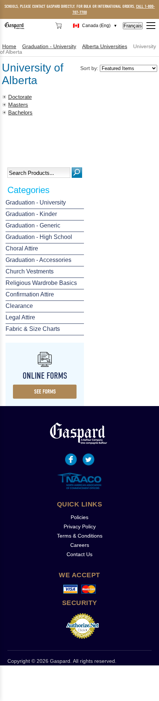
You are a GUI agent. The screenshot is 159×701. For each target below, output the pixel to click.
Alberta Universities (104, 46)
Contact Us (79, 554)
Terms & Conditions (79, 536)
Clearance (19, 306)
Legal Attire (20, 317)
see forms (45, 391)
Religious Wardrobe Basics (41, 283)
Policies (79, 517)
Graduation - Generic (33, 225)
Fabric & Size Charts (33, 329)
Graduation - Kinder (31, 214)
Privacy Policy (80, 526)
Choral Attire (22, 248)
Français (133, 26)
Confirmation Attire (30, 294)
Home (9, 46)
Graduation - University (36, 202)
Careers (79, 545)
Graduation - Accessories (38, 260)
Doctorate (20, 97)
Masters (18, 105)
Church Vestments (30, 271)
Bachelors (20, 112)
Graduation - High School (39, 237)
